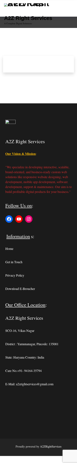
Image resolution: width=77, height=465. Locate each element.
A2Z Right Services (28, 18)
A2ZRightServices (50, 446)
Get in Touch (13, 262)
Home (9, 248)
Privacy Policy (14, 275)
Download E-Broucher (20, 288)
